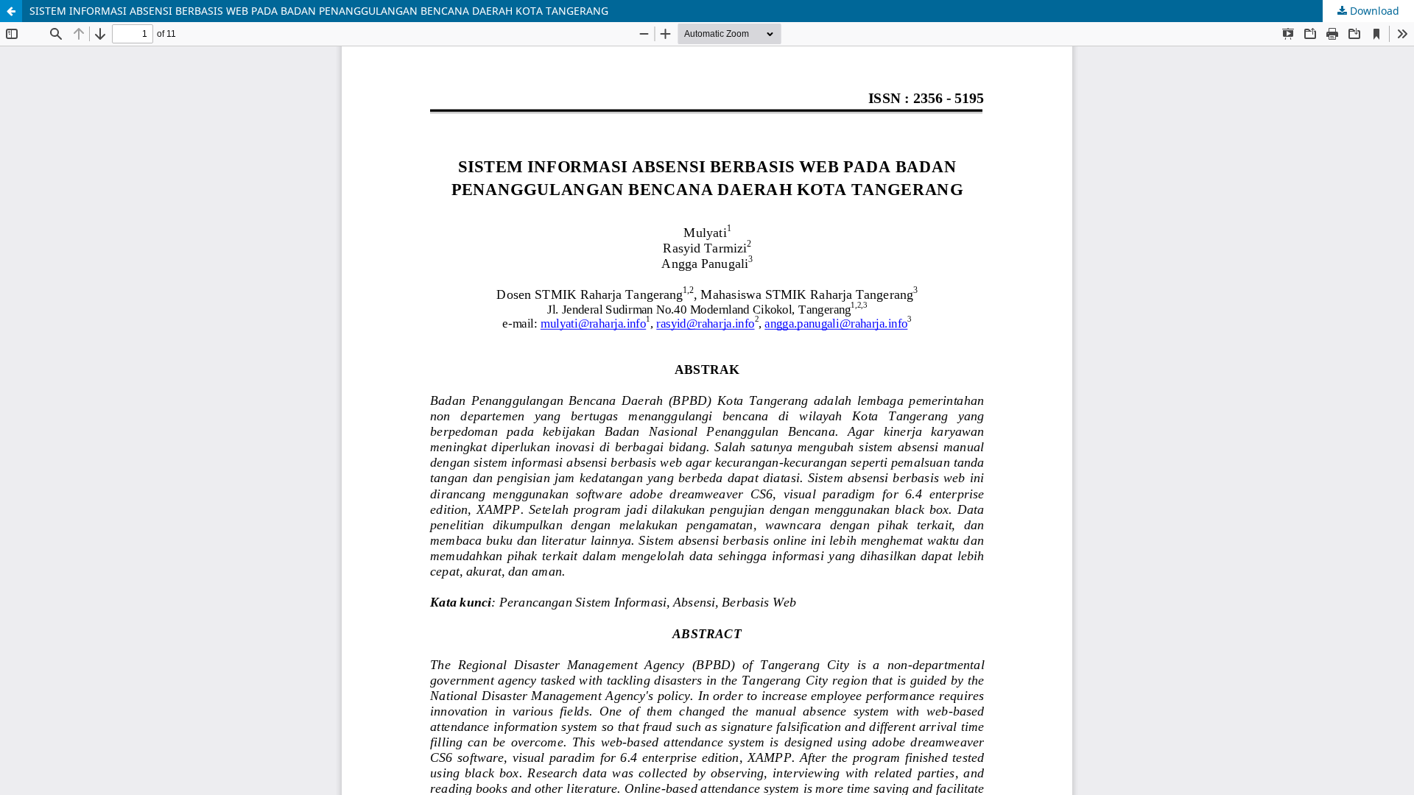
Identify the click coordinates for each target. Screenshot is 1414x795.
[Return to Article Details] (11, 11)
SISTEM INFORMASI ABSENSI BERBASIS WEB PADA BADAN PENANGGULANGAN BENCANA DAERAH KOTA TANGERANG (318, 11)
